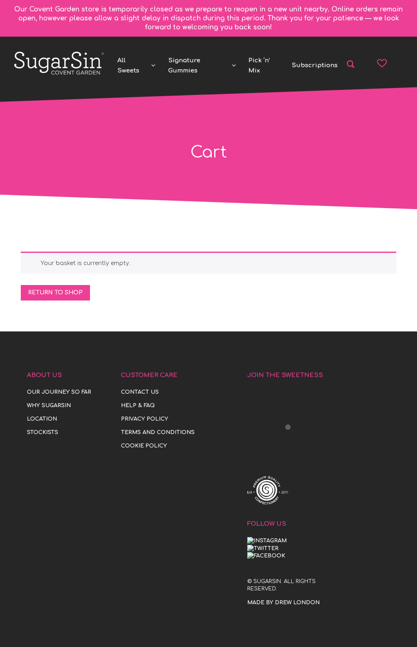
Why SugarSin (49, 405)
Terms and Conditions (158, 432)
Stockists (42, 432)
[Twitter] (263, 548)
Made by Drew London (283, 602)
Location (42, 419)
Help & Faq (138, 405)
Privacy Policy (144, 419)
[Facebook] (266, 555)
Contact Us (140, 392)
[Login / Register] (397, 63)
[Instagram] (267, 540)
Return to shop (55, 293)
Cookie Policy (144, 446)
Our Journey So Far (59, 392)
